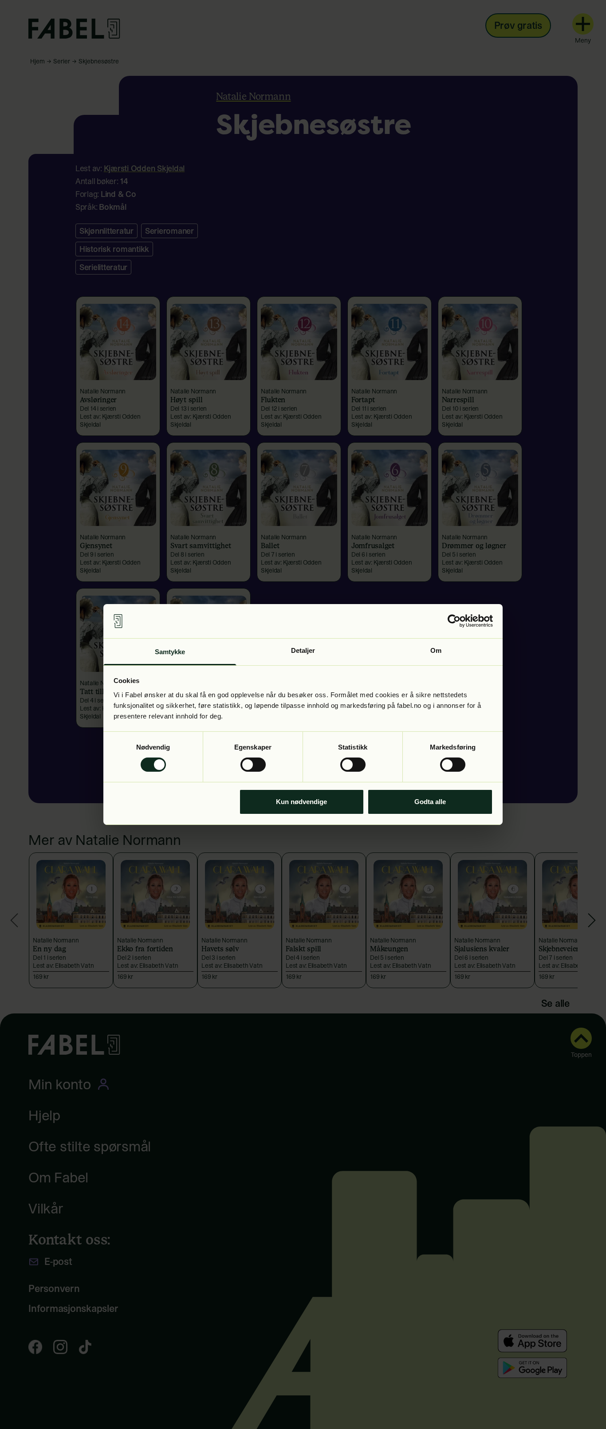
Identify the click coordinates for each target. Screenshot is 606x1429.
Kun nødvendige (301, 801)
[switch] (253, 765)
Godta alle (430, 801)
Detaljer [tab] (303, 650)
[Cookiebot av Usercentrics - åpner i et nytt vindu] (454, 621)
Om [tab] (435, 650)
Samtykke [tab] (170, 652)
